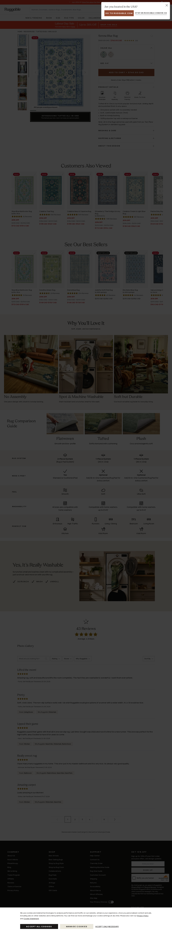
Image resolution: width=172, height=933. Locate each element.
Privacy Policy (143, 916)
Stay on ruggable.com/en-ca (151, 13)
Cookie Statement (31, 918)
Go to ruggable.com (119, 13)
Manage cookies (76, 926)
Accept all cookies (39, 926)
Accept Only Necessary (107, 926)
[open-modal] (166, 5)
